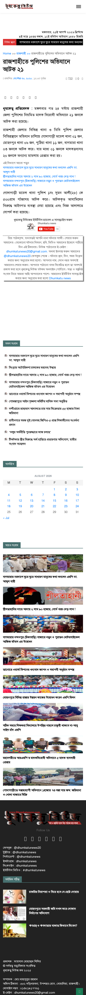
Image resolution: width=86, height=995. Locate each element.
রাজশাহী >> (23, 53)
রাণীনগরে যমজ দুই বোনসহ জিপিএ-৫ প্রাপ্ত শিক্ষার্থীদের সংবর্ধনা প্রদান (44, 423)
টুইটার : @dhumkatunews (19, 852)
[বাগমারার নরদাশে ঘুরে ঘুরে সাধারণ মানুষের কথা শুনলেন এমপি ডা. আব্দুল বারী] (43, 563)
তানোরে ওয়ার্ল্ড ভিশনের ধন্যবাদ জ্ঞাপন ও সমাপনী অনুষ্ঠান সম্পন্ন (44, 394)
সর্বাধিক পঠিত (12, 879)
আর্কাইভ (9, 464)
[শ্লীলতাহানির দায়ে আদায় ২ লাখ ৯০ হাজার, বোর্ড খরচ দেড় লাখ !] (43, 595)
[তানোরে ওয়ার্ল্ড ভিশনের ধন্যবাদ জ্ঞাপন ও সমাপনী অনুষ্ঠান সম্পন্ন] (43, 656)
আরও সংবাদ (11, 545)
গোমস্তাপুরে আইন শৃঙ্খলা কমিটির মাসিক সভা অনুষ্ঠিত (38, 401)
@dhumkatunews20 (17, 256)
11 (8, 500)
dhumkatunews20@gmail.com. (27, 251)
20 (31, 506)
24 (77, 506)
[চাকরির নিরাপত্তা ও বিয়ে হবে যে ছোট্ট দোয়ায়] (14, 897)
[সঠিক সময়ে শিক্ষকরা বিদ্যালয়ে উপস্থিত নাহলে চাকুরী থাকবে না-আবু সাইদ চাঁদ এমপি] (43, 712)
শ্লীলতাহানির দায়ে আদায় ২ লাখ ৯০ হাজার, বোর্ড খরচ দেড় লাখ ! (39, 176)
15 (54, 500)
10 (77, 495)
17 (77, 500)
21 (43, 506)
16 (65, 500)
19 (20, 506)
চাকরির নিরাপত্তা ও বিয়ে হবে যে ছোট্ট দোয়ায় (54, 892)
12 (20, 500)
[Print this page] (82, 78)
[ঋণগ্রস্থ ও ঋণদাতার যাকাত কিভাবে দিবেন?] (14, 930)
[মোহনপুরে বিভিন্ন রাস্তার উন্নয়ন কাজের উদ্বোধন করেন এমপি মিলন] (43, 684)
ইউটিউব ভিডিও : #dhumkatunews (24, 870)
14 (43, 500)
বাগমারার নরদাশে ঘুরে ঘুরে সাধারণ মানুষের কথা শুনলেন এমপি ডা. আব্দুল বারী (44, 358)
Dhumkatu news (60, 278)
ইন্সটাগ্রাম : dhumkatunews (20, 861)
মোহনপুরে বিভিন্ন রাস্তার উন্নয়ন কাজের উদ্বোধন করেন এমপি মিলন (39, 697)
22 (54, 506)
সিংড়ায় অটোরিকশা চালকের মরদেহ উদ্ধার (32, 367)
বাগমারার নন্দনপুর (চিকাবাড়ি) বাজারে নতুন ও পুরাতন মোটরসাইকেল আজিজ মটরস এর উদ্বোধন (39, 384)
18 (8, 506)
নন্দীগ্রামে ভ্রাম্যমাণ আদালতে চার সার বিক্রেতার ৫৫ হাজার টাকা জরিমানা (44, 411)
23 (65, 506)
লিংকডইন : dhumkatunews (20, 865)
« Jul (6, 518)
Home (7, 53)
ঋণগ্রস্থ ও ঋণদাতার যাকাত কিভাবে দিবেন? (53, 925)
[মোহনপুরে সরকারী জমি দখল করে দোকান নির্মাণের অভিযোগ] (14, 913)
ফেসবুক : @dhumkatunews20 (22, 848)
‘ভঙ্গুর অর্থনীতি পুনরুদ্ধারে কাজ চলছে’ (30, 432)
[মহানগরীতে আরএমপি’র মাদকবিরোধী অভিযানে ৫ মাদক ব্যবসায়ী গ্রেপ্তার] (43, 744)
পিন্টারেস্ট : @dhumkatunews (21, 856)
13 (31, 500)
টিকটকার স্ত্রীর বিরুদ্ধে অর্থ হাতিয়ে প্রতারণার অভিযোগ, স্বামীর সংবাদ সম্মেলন (42, 442)
